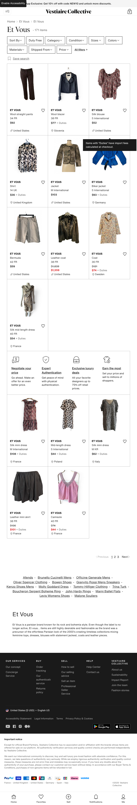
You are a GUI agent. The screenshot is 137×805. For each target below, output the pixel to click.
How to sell (67, 667)
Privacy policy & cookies (79, 718)
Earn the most (111, 368)
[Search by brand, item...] (7, 11)
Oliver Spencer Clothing (30, 582)
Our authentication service (44, 679)
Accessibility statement (18, 718)
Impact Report (119, 680)
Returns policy (40, 690)
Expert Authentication (52, 370)
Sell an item (68, 681)
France (7, 782)
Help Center (93, 667)
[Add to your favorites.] (43, 110)
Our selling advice (67, 674)
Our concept (13, 667)
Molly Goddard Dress (53, 586)
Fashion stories (120, 690)
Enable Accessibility (13, 3)
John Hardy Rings (78, 591)
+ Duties (61, 123)
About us (116, 670)
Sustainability (119, 675)
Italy (66, 782)
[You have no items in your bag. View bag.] (129, 11)
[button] (129, 11)
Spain (59, 782)
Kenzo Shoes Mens (20, 586)
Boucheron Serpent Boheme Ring (36, 591)
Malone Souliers (86, 596)
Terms (59, 718)
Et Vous (24, 21)
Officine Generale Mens (93, 577)
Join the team (119, 685)
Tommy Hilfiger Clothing (90, 586)
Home (11, 21)
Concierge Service (12, 674)
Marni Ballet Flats (108, 591)
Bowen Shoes (62, 582)
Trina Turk (119, 586)
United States (37, 782)
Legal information (43, 718)
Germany (50, 782)
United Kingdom (20, 782)
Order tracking (41, 669)
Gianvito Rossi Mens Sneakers (98, 582)
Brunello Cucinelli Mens (54, 577)
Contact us (92, 672)
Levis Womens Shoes (55, 596)
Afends (28, 577)
